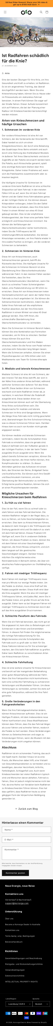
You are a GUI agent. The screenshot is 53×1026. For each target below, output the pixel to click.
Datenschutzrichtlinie (14, 976)
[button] (5, 12)
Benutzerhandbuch (14, 942)
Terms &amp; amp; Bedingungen (20, 936)
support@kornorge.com (17, 903)
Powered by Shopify (39, 1022)
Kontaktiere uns (12, 930)
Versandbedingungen (15, 970)
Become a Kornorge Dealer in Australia (22, 924)
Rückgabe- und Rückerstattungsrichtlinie (24, 964)
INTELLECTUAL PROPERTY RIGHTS (21, 982)
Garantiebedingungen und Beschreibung (23, 958)
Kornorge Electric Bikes (22, 1022)
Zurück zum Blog (28, 808)
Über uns (9, 918)
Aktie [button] (7, 73)
